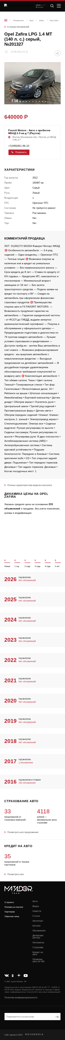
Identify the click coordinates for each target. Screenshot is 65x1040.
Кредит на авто (37, 953)
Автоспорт (37, 921)
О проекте (9, 902)
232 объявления (27, 783)
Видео (35, 906)
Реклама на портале (14, 907)
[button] (56, 100)
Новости (36, 911)
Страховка (37, 947)
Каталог (36, 926)
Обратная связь (12, 916)
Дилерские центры (38, 936)
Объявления (39, 931)
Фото (35, 901)
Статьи (36, 916)
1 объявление (26, 762)
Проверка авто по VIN (38, 960)
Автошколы (38, 942)
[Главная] (5, 20)
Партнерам (10, 912)
